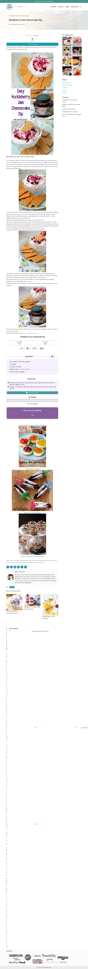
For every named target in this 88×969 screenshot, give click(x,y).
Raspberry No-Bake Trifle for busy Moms (6, 720)
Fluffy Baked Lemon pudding (69, 111)
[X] (21, 567)
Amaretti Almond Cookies (69, 109)
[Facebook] (15, 7)
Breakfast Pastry (66, 82)
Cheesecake (11, 15)
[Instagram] (23, 7)
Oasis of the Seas (20, 214)
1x (52, 356)
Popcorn (64, 90)
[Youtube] (20, 7)
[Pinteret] (18, 567)
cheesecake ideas (33, 425)
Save (22, 348)
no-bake (12, 587)
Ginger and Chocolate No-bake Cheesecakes (32, 556)
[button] (26, 36)
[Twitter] (18, 7)
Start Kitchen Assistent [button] (33, 393)
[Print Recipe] (27, 348)
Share (35, 348)
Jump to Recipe (33, 44)
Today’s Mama (37, 212)
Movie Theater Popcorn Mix (6, 932)
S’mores (64, 92)
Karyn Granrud (13, 24)
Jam (43, 166)
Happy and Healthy (67, 85)
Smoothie (64, 87)
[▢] (8, 361)
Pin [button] (43, 348)
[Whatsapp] (7, 567)
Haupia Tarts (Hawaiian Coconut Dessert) (6, 890)
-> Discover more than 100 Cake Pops (44, 1)
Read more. (29, 582)
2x (54, 356)
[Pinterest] (25, 7)
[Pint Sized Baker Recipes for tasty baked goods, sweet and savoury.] (9, 6)
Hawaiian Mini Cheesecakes (32, 469)
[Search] (80, 6)
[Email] (14, 567)
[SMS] (11, 567)
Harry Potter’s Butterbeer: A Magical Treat (6, 840)
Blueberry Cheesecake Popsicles (32, 512)
